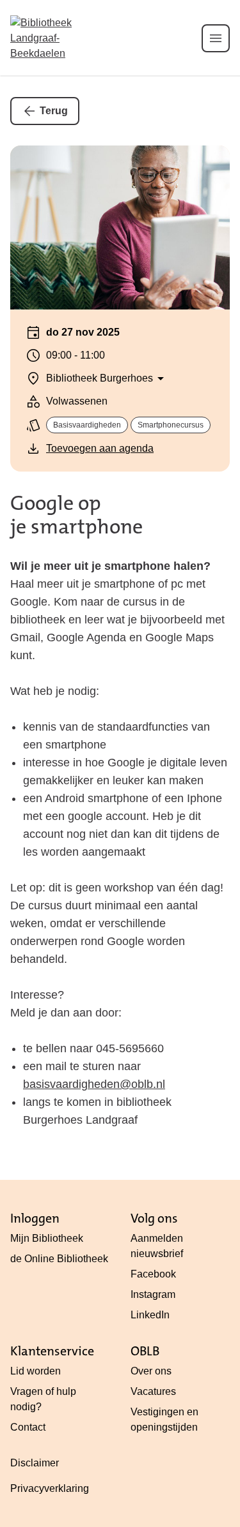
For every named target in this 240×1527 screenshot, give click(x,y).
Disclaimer (34, 1462)
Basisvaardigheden (87, 425)
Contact (27, 1427)
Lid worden (35, 1371)
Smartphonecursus (171, 425)
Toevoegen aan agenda (100, 448)
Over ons (151, 1371)
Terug (54, 110)
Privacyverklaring (49, 1488)
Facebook (153, 1274)
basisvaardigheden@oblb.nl (94, 1084)
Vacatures (153, 1391)
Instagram (153, 1294)
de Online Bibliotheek (59, 1258)
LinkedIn (150, 1314)
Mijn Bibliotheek (46, 1238)
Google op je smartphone (76, 515)
